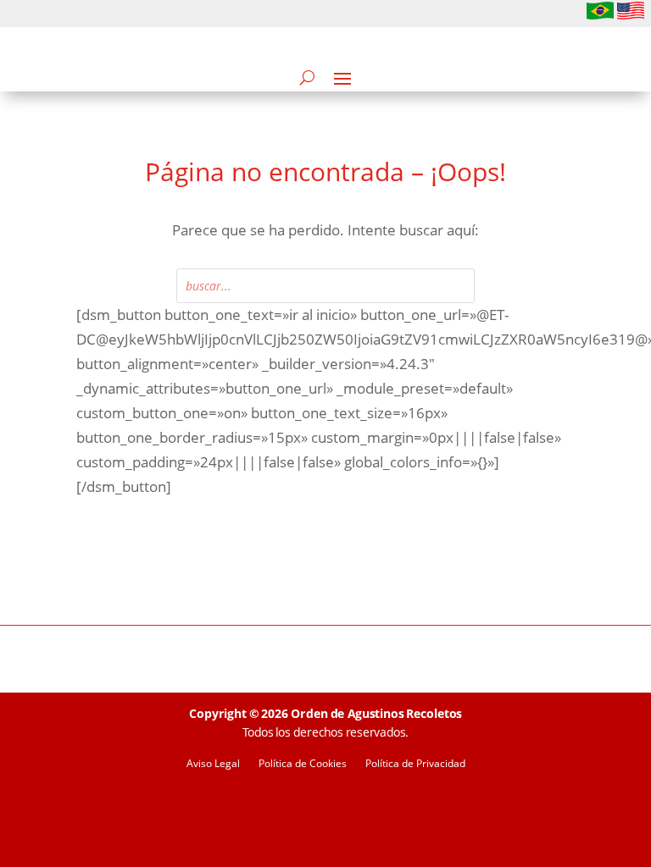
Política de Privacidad (415, 764)
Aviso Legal (213, 764)
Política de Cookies (303, 764)
